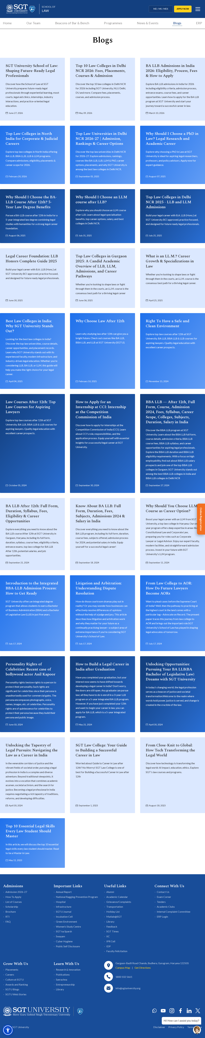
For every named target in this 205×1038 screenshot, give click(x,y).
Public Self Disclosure (68, 946)
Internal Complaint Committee (173, 911)
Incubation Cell (64, 916)
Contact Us (163, 891)
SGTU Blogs (12, 989)
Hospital (61, 901)
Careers (9, 974)
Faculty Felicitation (116, 951)
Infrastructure (63, 906)
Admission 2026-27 (16, 891)
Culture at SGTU (14, 979)
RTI (7, 916)
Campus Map (122, 967)
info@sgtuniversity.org (127, 988)
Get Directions (143, 967)
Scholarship (11, 906)
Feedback (111, 926)
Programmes (113, 23)
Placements (11, 969)
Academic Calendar (117, 896)
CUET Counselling (160, 9)
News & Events (147, 23)
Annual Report (64, 891)
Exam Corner (164, 896)
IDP (108, 946)
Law (48, 9)
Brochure (10, 911)
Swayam (60, 936)
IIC (108, 936)
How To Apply (13, 896)
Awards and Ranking (16, 984)
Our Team (33, 23)
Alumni (110, 891)
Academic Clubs (166, 906)
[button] (7, 1030)
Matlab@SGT (114, 916)
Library (110, 921)
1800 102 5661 (123, 976)
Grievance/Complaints (118, 901)
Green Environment (66, 921)
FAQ (8, 921)
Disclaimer (159, 1027)
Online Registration (201, 519)
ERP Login (162, 916)
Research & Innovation (68, 969)
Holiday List (113, 911)
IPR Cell (110, 941)
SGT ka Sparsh (64, 931)
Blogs (177, 23)
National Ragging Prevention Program (77, 896)
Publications (63, 974)
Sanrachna (61, 979)
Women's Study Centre (68, 926)
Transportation (114, 906)
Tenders (161, 901)
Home (7, 23)
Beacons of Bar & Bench (72, 23)
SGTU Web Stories (15, 994)
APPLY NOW (183, 9)
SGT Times (112, 931)
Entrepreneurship (65, 984)
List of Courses (13, 901)
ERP (199, 23)
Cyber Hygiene (64, 941)
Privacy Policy (176, 1027)
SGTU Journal (63, 911)
